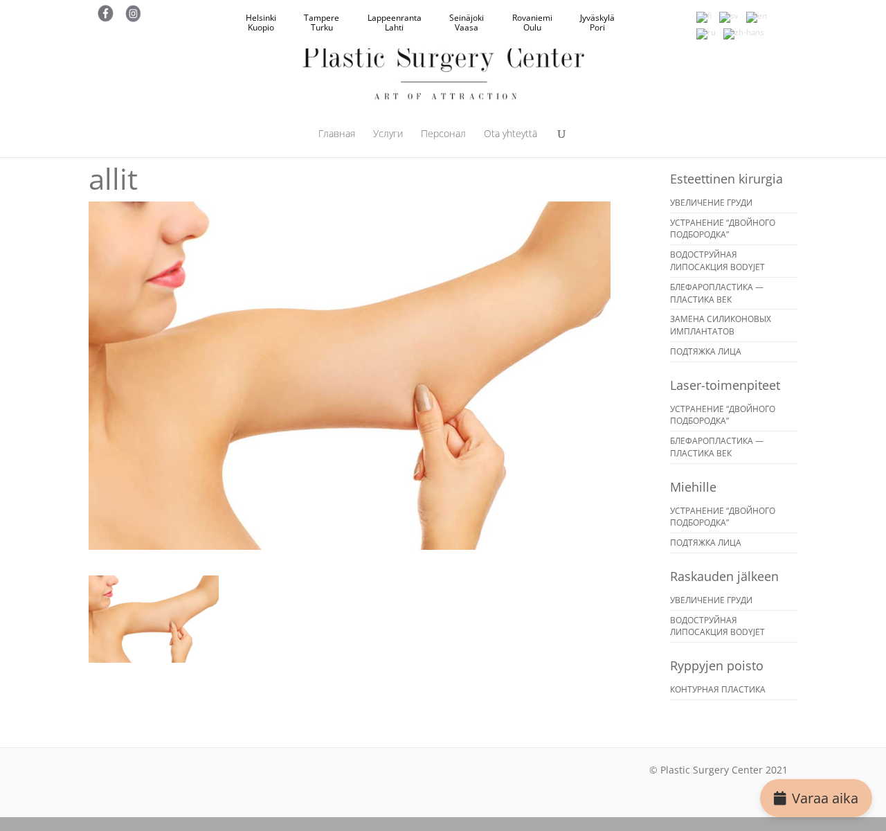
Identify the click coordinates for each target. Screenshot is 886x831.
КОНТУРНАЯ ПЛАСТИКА (718, 689)
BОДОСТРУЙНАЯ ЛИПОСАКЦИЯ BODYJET (717, 261)
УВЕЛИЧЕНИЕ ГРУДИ (711, 202)
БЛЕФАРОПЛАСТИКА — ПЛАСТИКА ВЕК (716, 293)
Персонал (443, 134)
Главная (336, 134)
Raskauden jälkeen (724, 576)
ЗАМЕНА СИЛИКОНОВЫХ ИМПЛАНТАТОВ (720, 325)
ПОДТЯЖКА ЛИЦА (705, 351)
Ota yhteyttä (510, 134)
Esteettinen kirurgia (726, 178)
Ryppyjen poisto (716, 665)
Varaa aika (825, 798)
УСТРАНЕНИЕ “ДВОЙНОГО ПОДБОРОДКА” (722, 229)
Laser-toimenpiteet (725, 385)
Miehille (693, 487)
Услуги (388, 134)
